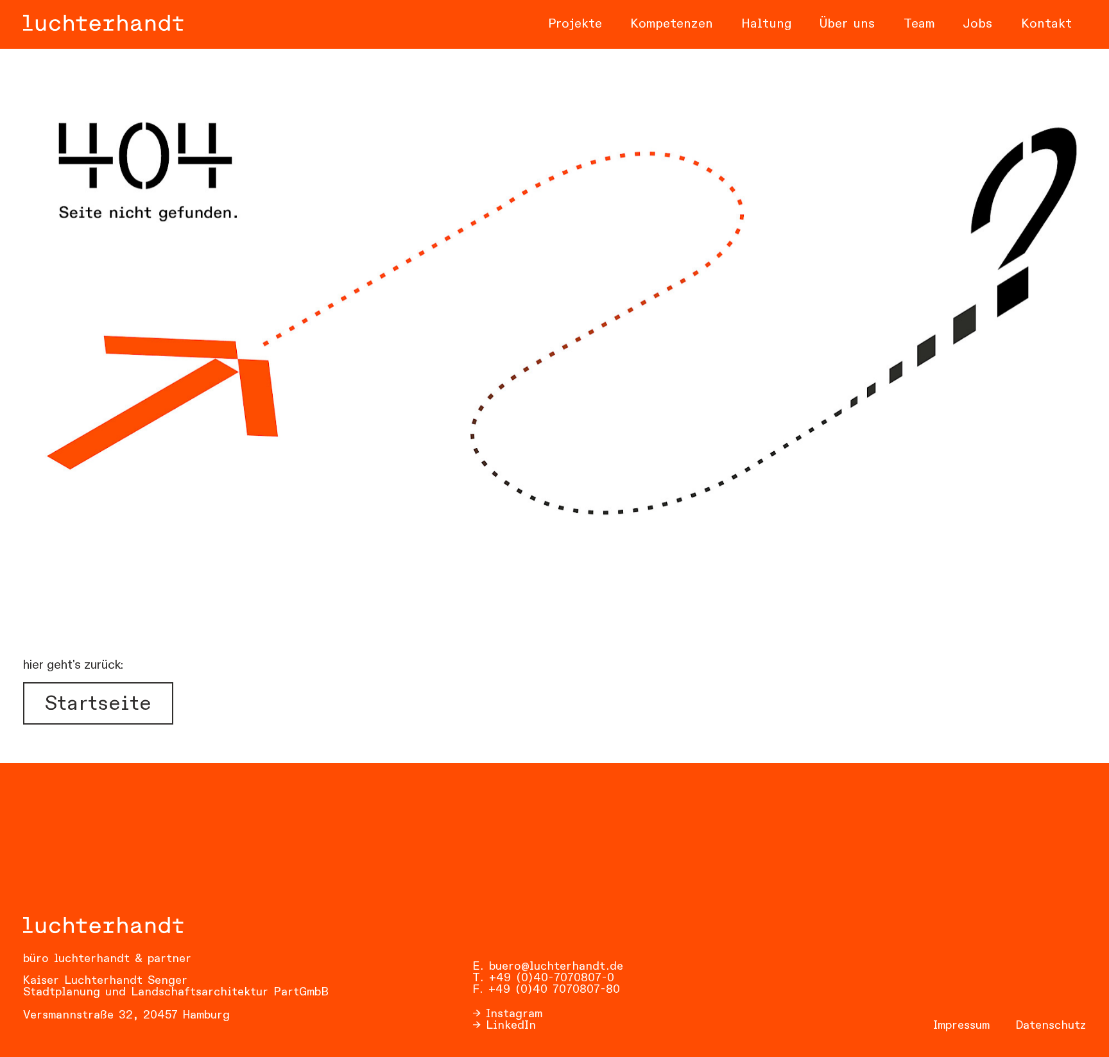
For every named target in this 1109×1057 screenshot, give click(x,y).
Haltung (766, 24)
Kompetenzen (671, 24)
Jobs (978, 24)
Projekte (575, 24)
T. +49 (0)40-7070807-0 (543, 978)
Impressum (961, 1025)
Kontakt (1046, 24)
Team (919, 24)
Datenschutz (1050, 1025)
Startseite (98, 704)
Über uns (847, 24)
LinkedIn (511, 1025)
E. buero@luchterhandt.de (547, 966)
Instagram (514, 1014)
